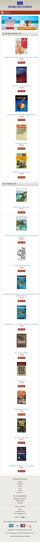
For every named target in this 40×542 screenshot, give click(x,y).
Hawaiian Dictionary (22, 143)
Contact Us (20, 492)
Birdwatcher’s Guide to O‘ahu (21, 172)
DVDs (20, 486)
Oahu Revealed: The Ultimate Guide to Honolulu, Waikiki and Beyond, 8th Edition (21, 295)
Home (20, 481)
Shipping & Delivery (20, 498)
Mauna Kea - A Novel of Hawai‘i (21, 86)
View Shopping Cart (20, 513)
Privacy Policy (20, 501)
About (20, 490)
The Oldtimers (21, 381)
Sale (20, 488)
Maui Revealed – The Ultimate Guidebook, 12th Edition (21, 324)
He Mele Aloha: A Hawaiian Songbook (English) (21, 114)
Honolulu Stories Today (21, 437)
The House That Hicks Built (21, 265)
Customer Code (20, 511)
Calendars (20, 484)
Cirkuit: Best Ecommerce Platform (20, 536)
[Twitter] (25, 517)
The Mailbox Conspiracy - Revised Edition (21, 466)
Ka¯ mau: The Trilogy (21, 352)
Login (20, 509)
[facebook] (23, 517)
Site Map (20, 503)
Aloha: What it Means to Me (21, 207)
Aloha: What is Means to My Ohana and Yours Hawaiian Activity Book (21, 236)
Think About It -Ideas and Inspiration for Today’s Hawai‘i (21, 57)
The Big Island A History (21, 409)
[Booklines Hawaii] (20, 7)
